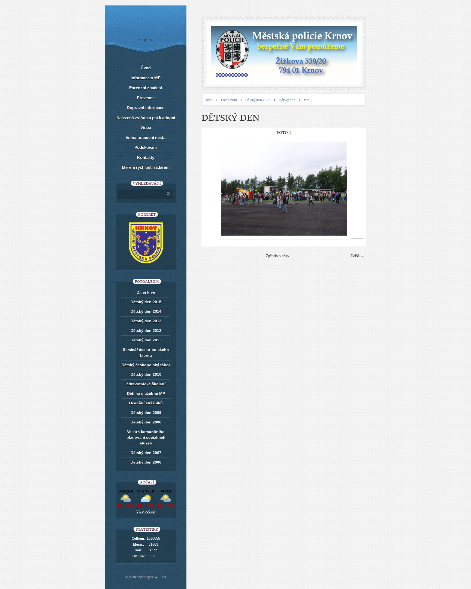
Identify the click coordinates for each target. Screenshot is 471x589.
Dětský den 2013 (146, 321)
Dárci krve (146, 292)
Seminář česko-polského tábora (146, 352)
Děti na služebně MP (146, 393)
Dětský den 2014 (146, 311)
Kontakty (145, 157)
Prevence (146, 97)
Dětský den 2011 (146, 340)
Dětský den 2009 (146, 412)
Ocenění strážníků (146, 403)
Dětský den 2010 (146, 374)
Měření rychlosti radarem (146, 167)
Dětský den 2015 (146, 302)
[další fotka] (357, 189)
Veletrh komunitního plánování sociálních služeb (145, 437)
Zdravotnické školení (145, 384)
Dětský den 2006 (257, 100)
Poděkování (145, 147)
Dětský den (287, 100)
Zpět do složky (277, 256)
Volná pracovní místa (145, 137)
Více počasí (145, 511)
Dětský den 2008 (146, 422)
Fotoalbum (229, 100)
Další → (357, 256)
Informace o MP (146, 78)
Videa (145, 127)
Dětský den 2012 (146, 330)
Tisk (163, 577)
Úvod (209, 100)
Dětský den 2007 (146, 452)
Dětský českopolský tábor (146, 365)
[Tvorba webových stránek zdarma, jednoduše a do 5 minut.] (156, 577)
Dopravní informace (145, 107)
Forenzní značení (145, 87)
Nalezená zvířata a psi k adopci (145, 117)
